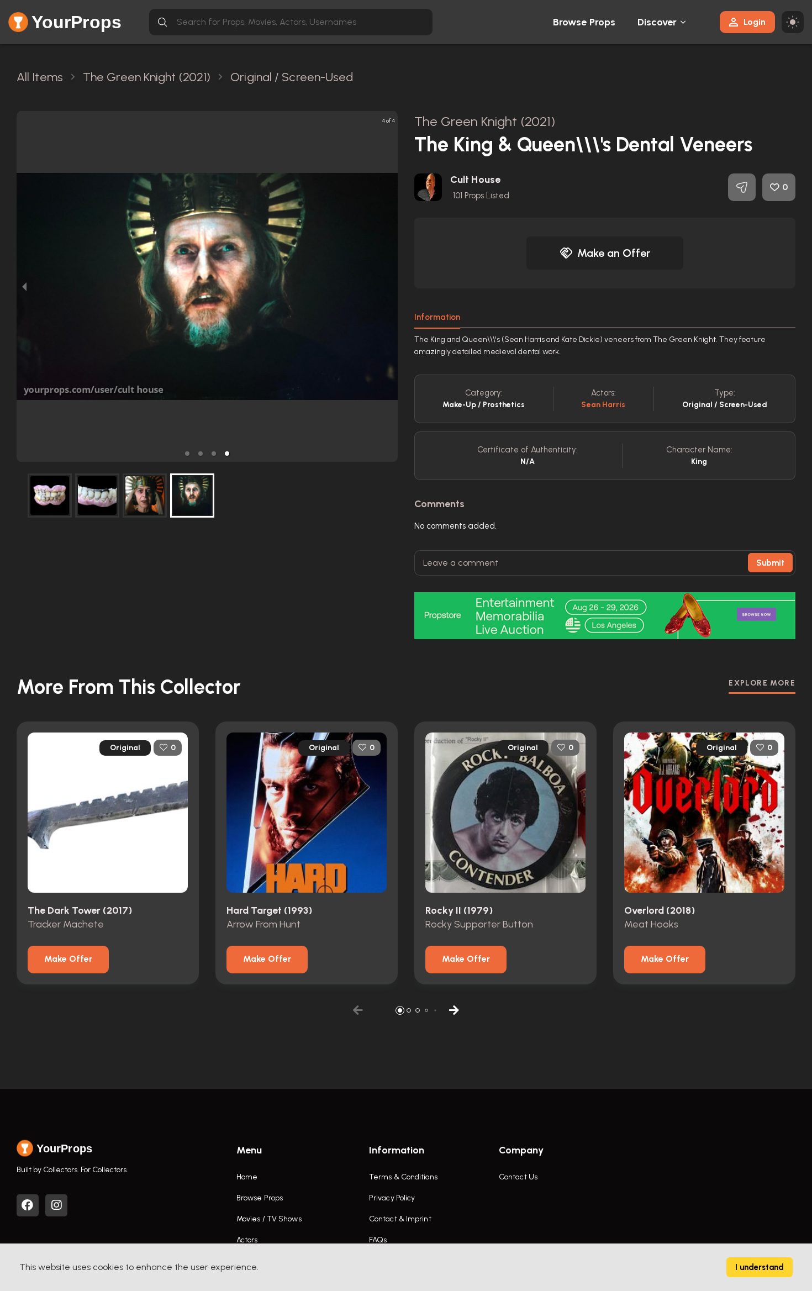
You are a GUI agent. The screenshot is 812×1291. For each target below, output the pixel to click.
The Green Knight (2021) (484, 121)
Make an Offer (613, 253)
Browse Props (584, 22)
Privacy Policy (392, 1198)
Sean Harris (603, 404)
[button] (187, 453)
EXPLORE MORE (762, 683)
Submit (770, 563)
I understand (759, 1267)
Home (246, 1177)
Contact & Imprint (400, 1219)
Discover (657, 22)
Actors (247, 1240)
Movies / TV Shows (269, 1219)
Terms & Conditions (403, 1177)
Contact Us (518, 1177)
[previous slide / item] (24, 286)
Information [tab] (437, 317)
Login (755, 22)
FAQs (378, 1240)
